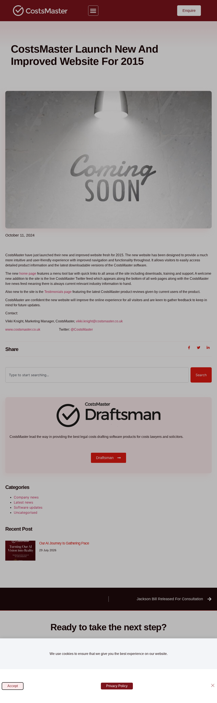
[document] (108, 351)
